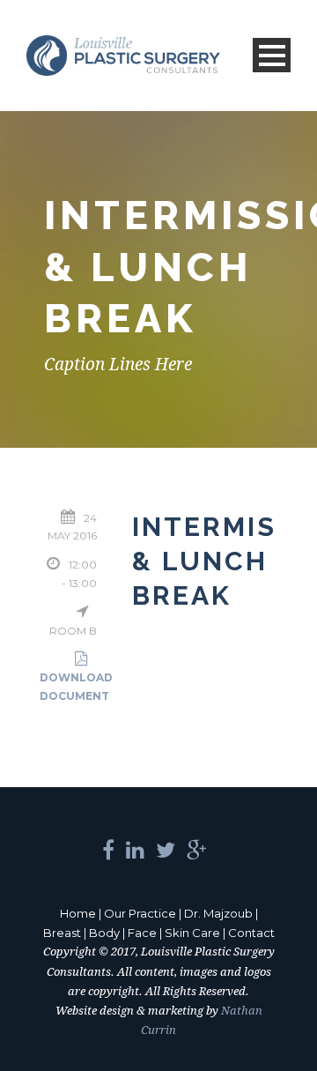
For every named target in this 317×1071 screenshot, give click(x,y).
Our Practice (140, 913)
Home (78, 913)
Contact (251, 933)
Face (142, 933)
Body (104, 933)
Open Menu (272, 55)
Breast (62, 933)
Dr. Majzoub (218, 913)
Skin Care (192, 933)
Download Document (76, 686)
